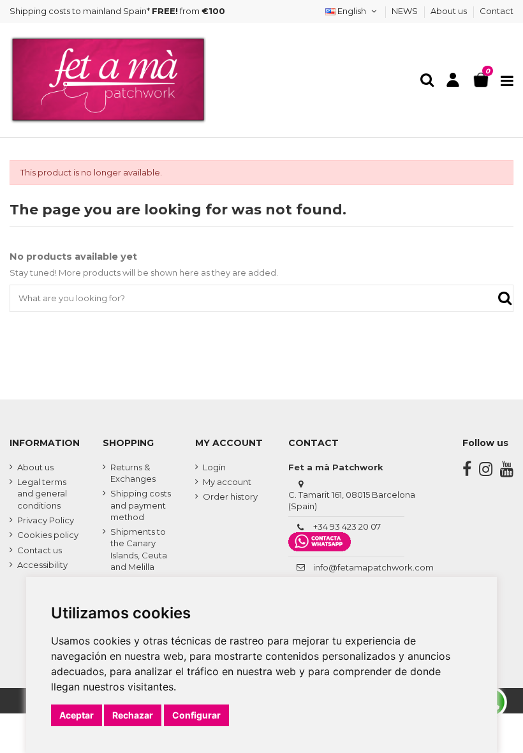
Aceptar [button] (76, 715)
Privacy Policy (45, 520)
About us (450, 11)
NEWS (406, 11)
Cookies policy (47, 535)
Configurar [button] (196, 715)
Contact (496, 11)
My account (227, 482)
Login (214, 467)
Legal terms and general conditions (42, 493)
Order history (230, 496)
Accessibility (42, 565)
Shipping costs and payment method (140, 504)
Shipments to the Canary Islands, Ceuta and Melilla (138, 549)
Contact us (39, 550)
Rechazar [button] (132, 715)
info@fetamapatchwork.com (373, 567)
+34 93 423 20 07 (347, 526)
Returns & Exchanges (133, 473)
